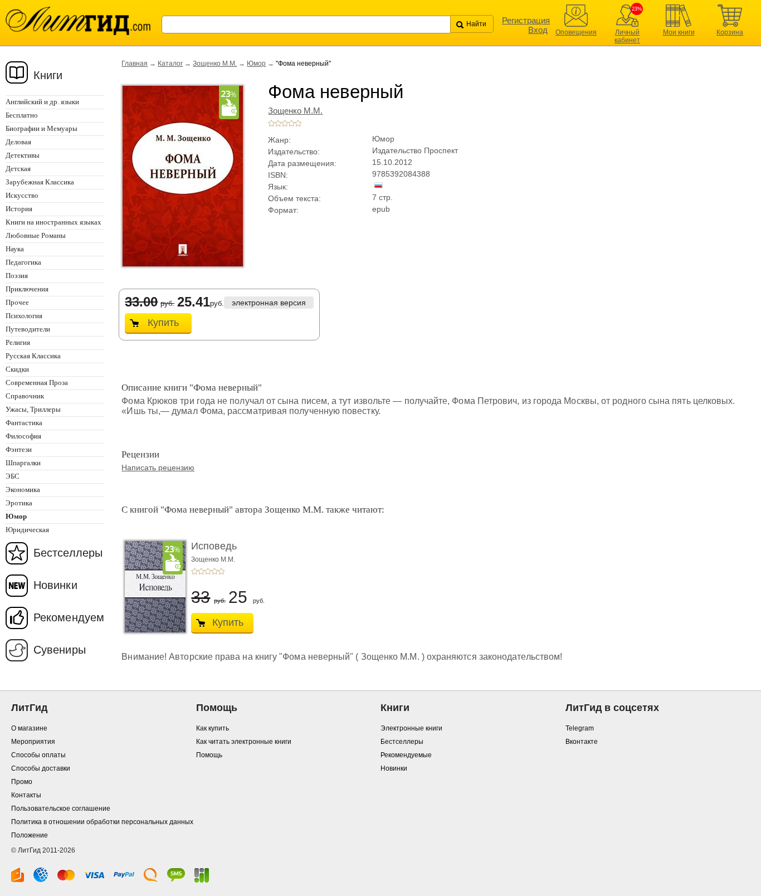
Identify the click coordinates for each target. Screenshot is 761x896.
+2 (278, 123)
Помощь (209, 755)
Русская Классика (33, 356)
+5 (298, 123)
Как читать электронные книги (243, 742)
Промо (21, 782)
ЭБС (12, 476)
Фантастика (24, 422)
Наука (15, 249)
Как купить (212, 728)
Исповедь (214, 546)
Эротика (19, 503)
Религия (18, 342)
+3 (284, 123)
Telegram (579, 728)
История (19, 208)
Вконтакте (581, 742)
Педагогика (23, 262)
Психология (24, 315)
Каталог (170, 63)
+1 (271, 123)
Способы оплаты (38, 755)
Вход (538, 30)
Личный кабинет (627, 36)
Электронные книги (411, 728)
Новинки (55, 585)
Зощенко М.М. (215, 63)
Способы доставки (40, 768)
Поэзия (17, 275)
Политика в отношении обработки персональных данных (102, 822)
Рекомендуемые (406, 755)
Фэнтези (19, 449)
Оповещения (576, 32)
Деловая (18, 142)
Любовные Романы (36, 235)
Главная (134, 63)
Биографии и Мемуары (41, 128)
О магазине (29, 728)
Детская (18, 168)
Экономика (23, 489)
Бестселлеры (68, 553)
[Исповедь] (152, 586)
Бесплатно (22, 115)
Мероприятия (33, 742)
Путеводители (28, 329)
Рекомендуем (68, 617)
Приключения (27, 289)
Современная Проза (37, 382)
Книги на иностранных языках (53, 222)
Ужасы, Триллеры (33, 409)
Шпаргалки (23, 463)
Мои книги (679, 32)
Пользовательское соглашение (60, 808)
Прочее (17, 302)
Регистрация (526, 20)
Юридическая (27, 529)
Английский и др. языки (42, 102)
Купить (163, 322)
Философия (23, 436)
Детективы (23, 155)
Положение (29, 835)
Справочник (25, 396)
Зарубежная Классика (40, 182)
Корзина (729, 32)
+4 (291, 123)
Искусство (22, 195)
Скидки (17, 369)
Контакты (26, 795)
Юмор (256, 63)
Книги (48, 75)
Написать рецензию (157, 467)
